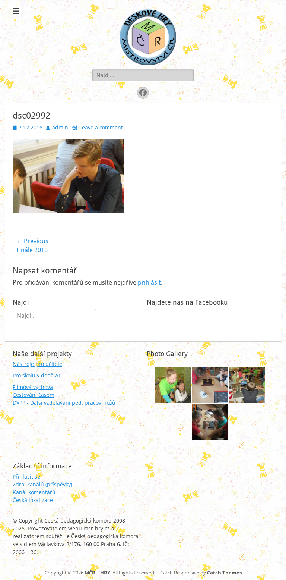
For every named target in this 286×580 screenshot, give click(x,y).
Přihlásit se (26, 476)
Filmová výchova (33, 387)
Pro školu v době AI (36, 375)
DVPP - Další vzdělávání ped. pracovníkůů (64, 402)
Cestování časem (33, 394)
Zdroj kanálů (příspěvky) (42, 484)
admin (60, 127)
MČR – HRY (97, 572)
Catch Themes (224, 572)
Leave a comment (101, 127)
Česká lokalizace (33, 500)
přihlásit (149, 282)
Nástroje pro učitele (37, 363)
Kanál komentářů (34, 492)
